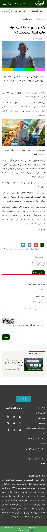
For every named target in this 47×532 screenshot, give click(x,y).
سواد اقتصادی (36, 11)
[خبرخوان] (14, 430)
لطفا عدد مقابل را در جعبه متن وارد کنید (27, 325)
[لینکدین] (14, 417)
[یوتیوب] (7, 417)
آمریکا (38, 263)
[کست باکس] (20, 430)
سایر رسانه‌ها (27, 19)
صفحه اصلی (40, 19)
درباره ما (41, 407)
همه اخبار (41, 418)
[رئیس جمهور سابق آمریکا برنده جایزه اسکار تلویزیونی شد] (23, 56)
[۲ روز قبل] (33, 364)
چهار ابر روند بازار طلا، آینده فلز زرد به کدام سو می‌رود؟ (14, 362)
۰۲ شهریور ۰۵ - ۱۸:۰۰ (10, 369)
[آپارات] (7, 423)
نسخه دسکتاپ (23, 398)
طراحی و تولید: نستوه (23, 530)
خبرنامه (42, 423)
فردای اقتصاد (23, 3)
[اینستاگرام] (20, 423)
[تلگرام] (20, 417)
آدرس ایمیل (40, 296)
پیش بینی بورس (20, 11)
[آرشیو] (7, 430)
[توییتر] (14, 423)
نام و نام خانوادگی (37, 284)
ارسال (6, 337)
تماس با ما (40, 413)
